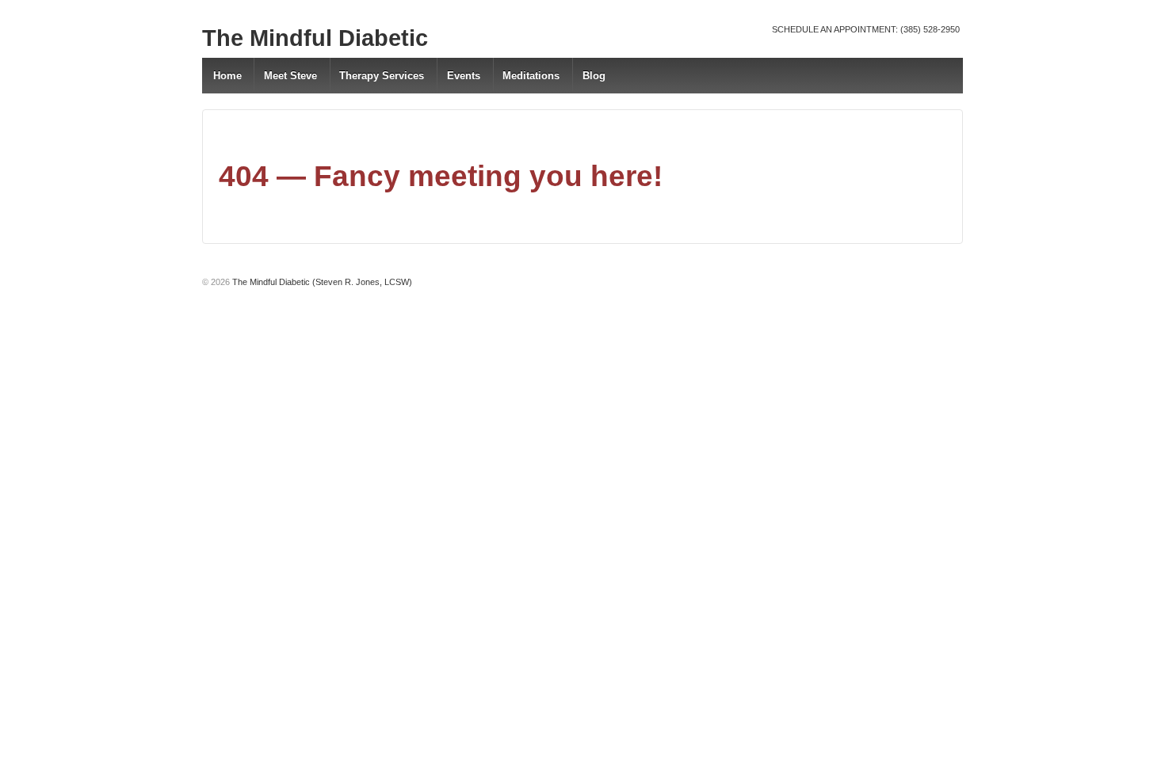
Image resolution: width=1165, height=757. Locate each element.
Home (227, 76)
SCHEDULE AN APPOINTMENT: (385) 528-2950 (866, 29)
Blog (593, 76)
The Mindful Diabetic (315, 38)
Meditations (531, 76)
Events (463, 76)
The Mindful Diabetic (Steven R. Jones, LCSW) (321, 282)
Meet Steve (290, 76)
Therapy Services (381, 76)
